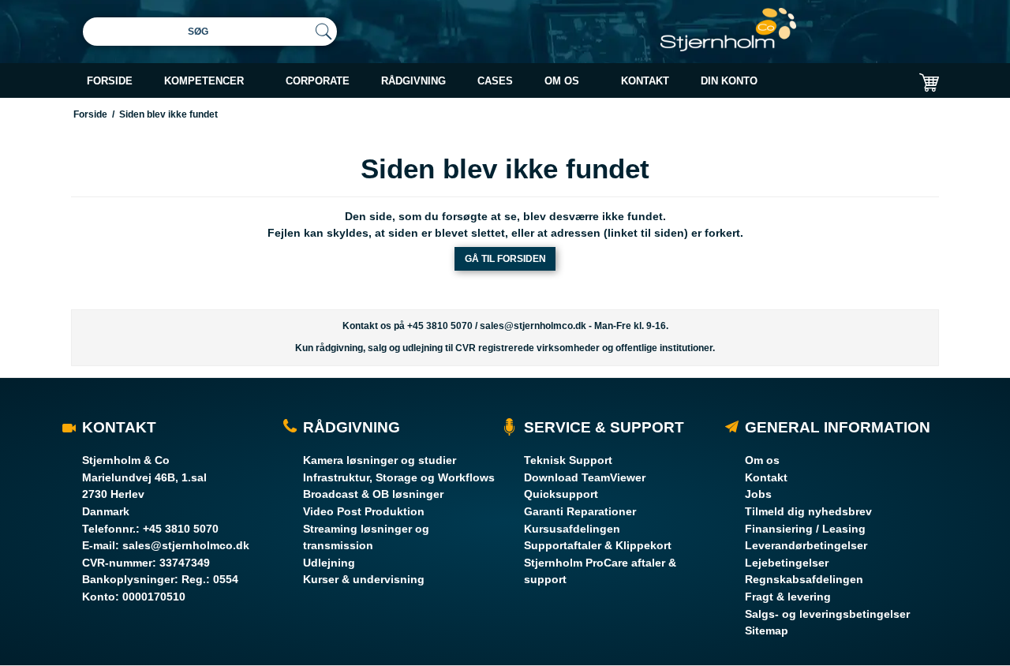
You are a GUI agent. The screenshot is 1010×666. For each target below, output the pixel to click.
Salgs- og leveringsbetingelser (827, 614)
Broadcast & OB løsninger (373, 494)
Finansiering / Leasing (805, 528)
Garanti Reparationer (580, 511)
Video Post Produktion (364, 511)
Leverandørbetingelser (806, 545)
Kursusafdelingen (572, 528)
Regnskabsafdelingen (804, 579)
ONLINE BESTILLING (798, 120)
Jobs (758, 494)
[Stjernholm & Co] (728, 29)
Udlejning (329, 562)
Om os (762, 460)
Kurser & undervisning (364, 579)
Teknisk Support (568, 460)
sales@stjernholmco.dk (533, 325)
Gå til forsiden (505, 258)
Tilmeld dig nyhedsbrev (808, 511)
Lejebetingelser (787, 562)
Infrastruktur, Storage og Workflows (399, 477)
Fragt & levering (788, 596)
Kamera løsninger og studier (379, 460)
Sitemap (766, 630)
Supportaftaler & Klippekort (597, 545)
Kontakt (766, 477)
